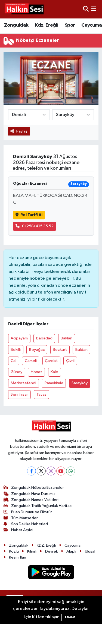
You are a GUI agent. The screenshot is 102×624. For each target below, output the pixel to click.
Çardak (51, 361)
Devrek (51, 551)
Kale (54, 372)
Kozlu (14, 551)
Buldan (81, 350)
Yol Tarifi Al (31, 215)
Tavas (41, 394)
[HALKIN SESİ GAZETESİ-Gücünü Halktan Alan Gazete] (24, 9)
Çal (13, 361)
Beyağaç (37, 350)
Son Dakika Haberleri (29, 524)
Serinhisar (19, 394)
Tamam (69, 617)
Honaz (36, 372)
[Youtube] (60, 471)
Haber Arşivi (22, 530)
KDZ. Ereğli (46, 545)
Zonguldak (16, 25)
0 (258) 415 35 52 (38, 226)
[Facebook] (31, 471)
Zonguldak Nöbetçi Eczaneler (37, 488)
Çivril (70, 361)
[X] (41, 471)
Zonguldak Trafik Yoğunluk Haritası (41, 506)
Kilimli (31, 551)
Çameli (31, 361)
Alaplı (71, 551)
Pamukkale (54, 383)
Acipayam (19, 338)
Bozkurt (60, 350)
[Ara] (86, 9)
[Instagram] (51, 471)
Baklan (66, 338)
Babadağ (44, 338)
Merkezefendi (23, 383)
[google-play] (51, 573)
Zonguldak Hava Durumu (33, 494)
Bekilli (16, 350)
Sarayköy (80, 383)
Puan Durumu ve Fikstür (31, 512)
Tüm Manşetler (24, 518)
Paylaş (21, 131)
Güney (16, 372)
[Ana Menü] (93, 9)
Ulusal (90, 551)
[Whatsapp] (70, 471)
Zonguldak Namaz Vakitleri (34, 500)
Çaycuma (91, 25)
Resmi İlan (17, 557)
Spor (70, 25)
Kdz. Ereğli (46, 25)
